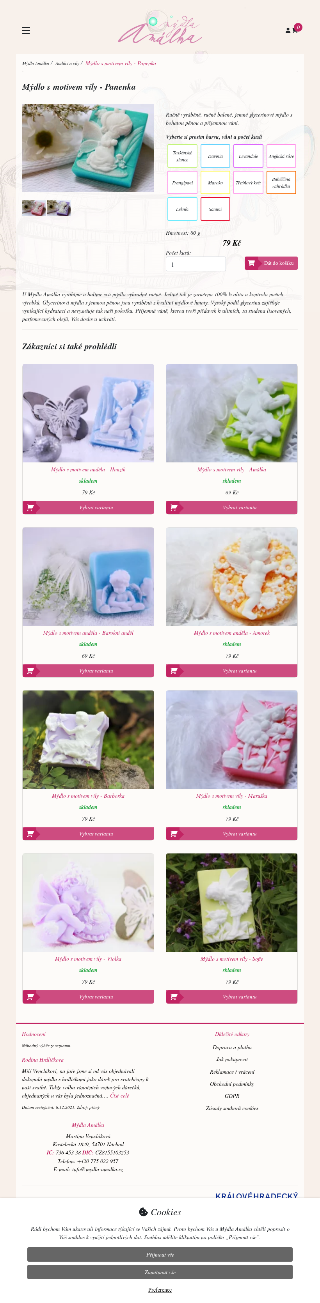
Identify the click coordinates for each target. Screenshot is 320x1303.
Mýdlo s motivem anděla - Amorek (232, 633)
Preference (160, 1289)
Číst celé (119, 1095)
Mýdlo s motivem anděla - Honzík (88, 469)
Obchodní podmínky (232, 1083)
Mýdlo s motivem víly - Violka (88, 959)
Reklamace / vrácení (232, 1071)
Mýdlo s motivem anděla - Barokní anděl (88, 633)
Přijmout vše (160, 1254)
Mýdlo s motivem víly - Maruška (231, 796)
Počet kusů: (178, 252)
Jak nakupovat (232, 1059)
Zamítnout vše (160, 1272)
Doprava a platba (232, 1047)
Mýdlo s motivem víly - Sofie (232, 959)
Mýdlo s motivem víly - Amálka (231, 469)
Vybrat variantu (96, 507)
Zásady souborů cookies (232, 1108)
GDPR (232, 1095)
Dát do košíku (279, 262)
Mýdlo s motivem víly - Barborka (88, 796)
